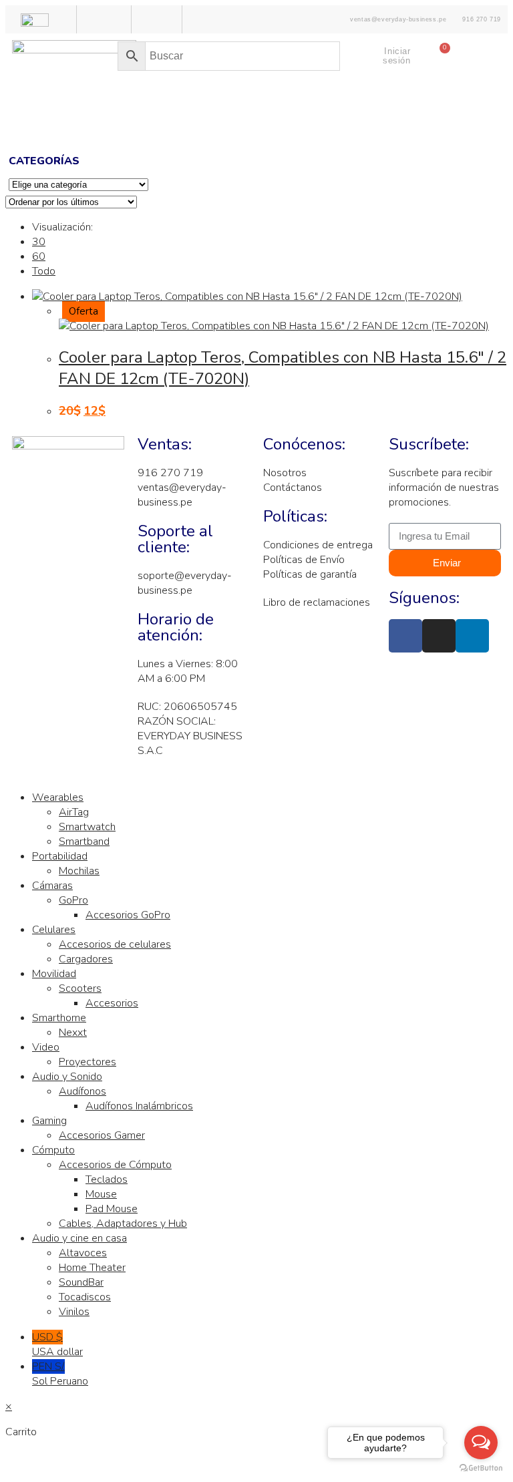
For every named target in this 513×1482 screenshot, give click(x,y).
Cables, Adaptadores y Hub (123, 1223)
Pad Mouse (112, 1208)
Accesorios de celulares (115, 944)
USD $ (57, 1344)
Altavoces (83, 1253)
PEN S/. (60, 1373)
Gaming (49, 1120)
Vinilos (74, 1311)
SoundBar (81, 1282)
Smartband (84, 841)
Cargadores (86, 959)
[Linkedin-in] (472, 636)
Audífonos (82, 1091)
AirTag (74, 812)
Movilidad (54, 973)
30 (38, 241)
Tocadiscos (85, 1297)
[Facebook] (405, 636)
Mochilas (79, 871)
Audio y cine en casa (79, 1238)
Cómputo (53, 1150)
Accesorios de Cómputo (115, 1164)
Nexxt (73, 1032)
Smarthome (59, 1017)
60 (38, 256)
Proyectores (87, 1062)
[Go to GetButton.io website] (481, 1468)
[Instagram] (439, 636)
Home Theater (92, 1267)
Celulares (53, 929)
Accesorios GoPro (128, 915)
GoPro (73, 900)
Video (45, 1047)
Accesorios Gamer (102, 1135)
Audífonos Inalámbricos (139, 1106)
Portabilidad (60, 856)
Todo (43, 271)
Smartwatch (87, 826)
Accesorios (112, 1003)
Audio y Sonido (67, 1076)
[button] (256, 122)
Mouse (101, 1194)
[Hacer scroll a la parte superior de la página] (9, 772)
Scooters (80, 988)
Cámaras (52, 885)
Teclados (107, 1179)
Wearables (57, 797)
